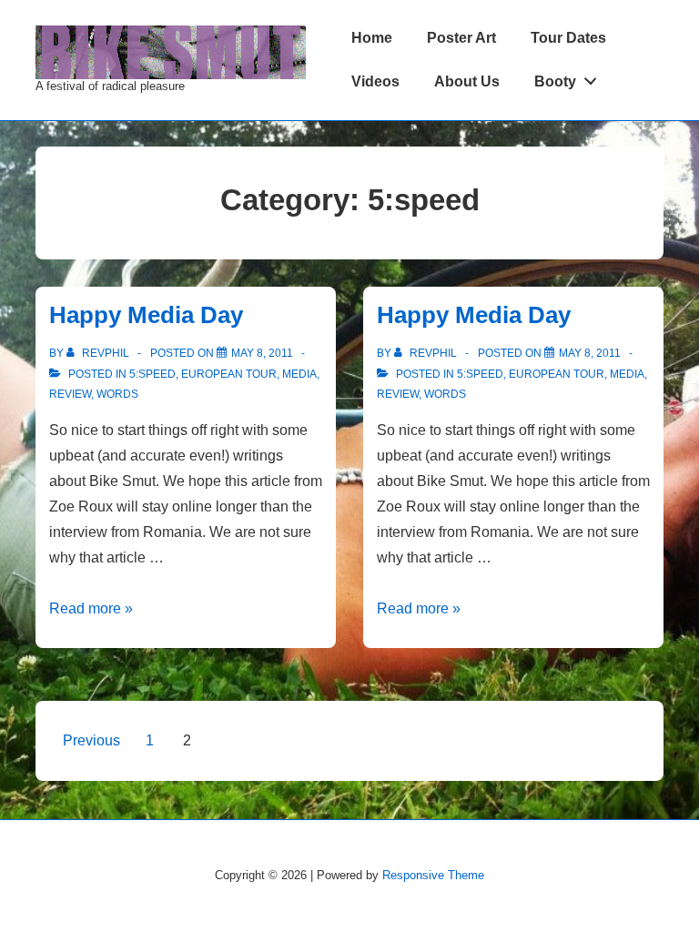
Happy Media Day (146, 315)
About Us (467, 81)
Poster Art (461, 38)
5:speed (152, 374)
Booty (555, 81)
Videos (375, 81)
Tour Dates (568, 38)
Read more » (91, 608)
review (70, 394)
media (299, 374)
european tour (229, 374)
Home (371, 38)
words (117, 394)
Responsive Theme (433, 875)
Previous (91, 740)
